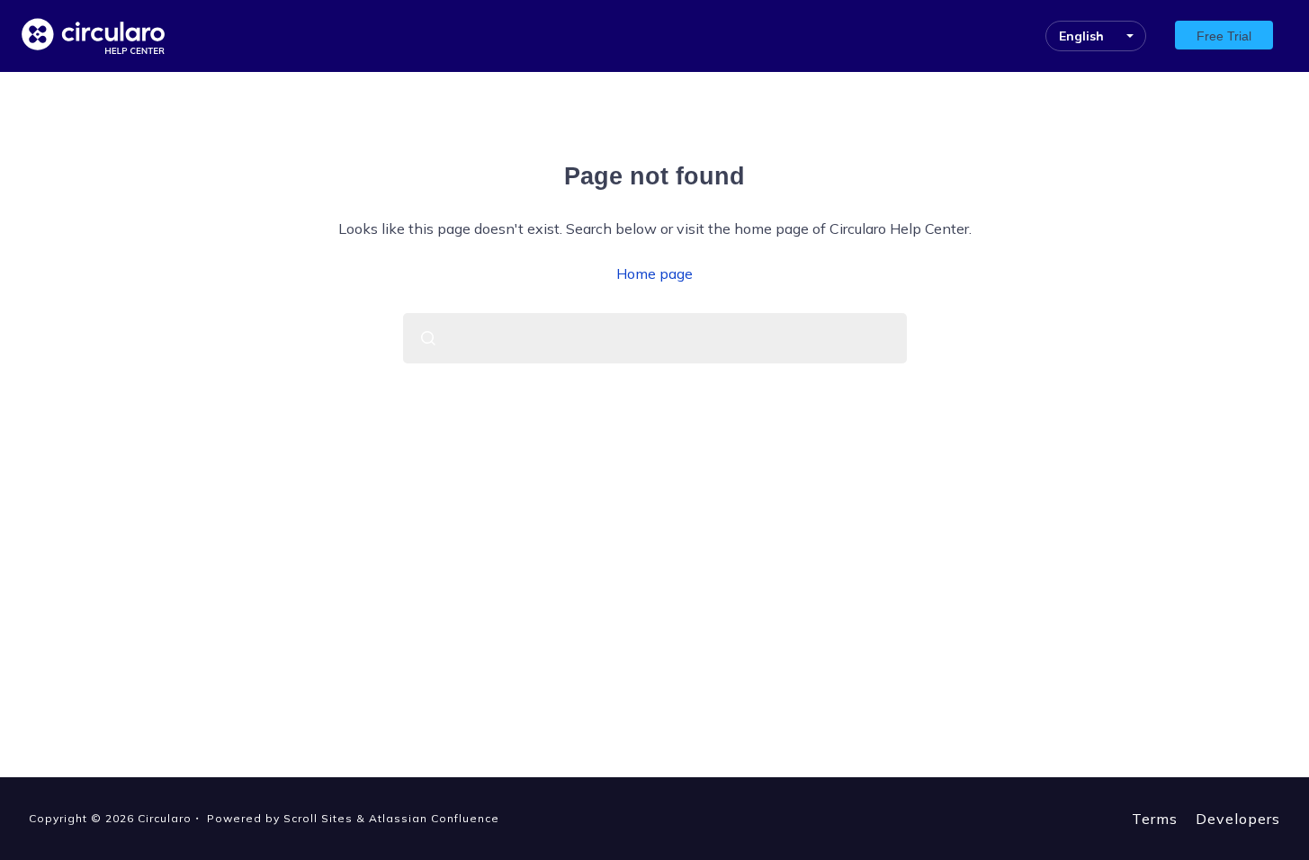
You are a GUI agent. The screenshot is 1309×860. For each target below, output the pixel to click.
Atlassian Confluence (434, 818)
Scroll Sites (318, 818)
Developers (1238, 819)
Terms (1155, 819)
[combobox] (655, 338)
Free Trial (1224, 36)
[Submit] (428, 338)
